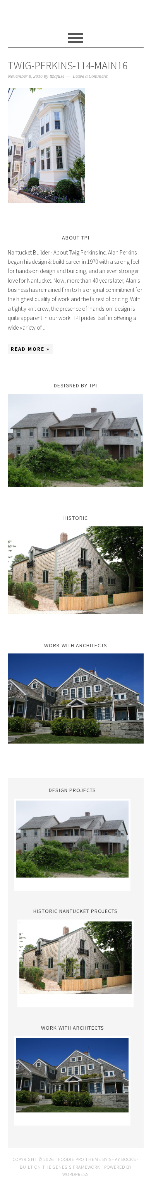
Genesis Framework (76, 1167)
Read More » (30, 349)
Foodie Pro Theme (79, 1159)
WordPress (75, 1174)
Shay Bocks (122, 1159)
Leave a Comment (90, 76)
